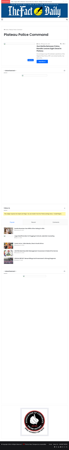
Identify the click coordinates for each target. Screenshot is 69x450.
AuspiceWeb (43, 444)
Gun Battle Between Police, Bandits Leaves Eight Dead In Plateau (49, 48)
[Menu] (2, 19)
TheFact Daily (28, 444)
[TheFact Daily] (34, 10)
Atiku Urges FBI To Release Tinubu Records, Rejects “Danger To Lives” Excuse (31, 1)
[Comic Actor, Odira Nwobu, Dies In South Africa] (8, 246)
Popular (12, 222)
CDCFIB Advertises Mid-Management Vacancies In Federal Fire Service (36, 251)
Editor (39, 43)
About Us (55, 444)
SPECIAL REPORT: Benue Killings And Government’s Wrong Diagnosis (35, 258)
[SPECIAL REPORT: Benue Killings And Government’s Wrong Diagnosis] (8, 261)
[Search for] (67, 19)
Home (6, 29)
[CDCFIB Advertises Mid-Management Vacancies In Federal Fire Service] (8, 253)
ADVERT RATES (63, 444)
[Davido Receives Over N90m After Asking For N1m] (8, 231)
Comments (56, 222)
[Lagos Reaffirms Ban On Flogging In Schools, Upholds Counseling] (8, 238)
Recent (33, 222)
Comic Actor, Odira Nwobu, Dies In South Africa (29, 243)
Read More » (42, 61)
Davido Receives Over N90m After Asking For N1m (29, 228)
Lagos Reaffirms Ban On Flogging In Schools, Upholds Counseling (34, 236)
